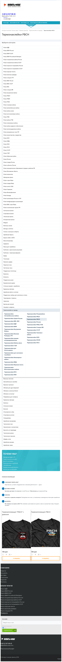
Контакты (4, 582)
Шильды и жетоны (8, 228)
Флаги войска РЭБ (8, 120)
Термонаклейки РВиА (33, 316)
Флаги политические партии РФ (11, 207)
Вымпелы (6, 274)
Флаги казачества (8, 174)
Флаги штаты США (8, 186)
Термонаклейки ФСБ (33, 337)
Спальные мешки (8, 406)
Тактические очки (8, 424)
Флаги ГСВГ (6, 153)
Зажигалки (6, 301)
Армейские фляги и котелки (10, 292)
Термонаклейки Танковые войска (34, 333)
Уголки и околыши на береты (11, 231)
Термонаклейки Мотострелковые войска (11, 368)
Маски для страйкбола (9, 247)
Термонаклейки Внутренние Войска (12, 330)
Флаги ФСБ (6, 144)
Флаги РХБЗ (6, 102)
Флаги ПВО (6, 117)
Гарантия (3, 580)
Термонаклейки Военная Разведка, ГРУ (11, 335)
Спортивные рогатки (8, 415)
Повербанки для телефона (10, 397)
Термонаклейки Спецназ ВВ (35, 327)
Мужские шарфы (7, 262)
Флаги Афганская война (9, 156)
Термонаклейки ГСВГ (10, 346)
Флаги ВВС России (8, 80)
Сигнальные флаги (8, 210)
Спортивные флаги (8, 213)
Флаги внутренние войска (10, 93)
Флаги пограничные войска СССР (12, 62)
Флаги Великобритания (9, 192)
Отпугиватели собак (8, 412)
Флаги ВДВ (6, 47)
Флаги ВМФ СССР (8, 53)
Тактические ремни (8, 433)
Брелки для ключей (8, 304)
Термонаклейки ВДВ (10, 324)
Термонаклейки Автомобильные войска (11, 315)
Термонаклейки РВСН (33, 319)
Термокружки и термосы (9, 298)
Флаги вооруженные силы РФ (11, 132)
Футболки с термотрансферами (11, 253)
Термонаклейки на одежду (10, 310)
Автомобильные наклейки (10, 381)
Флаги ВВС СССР (8, 83)
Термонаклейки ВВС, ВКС (12, 321)
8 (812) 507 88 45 (9, 14)
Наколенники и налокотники (10, 427)
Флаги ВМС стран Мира (9, 204)
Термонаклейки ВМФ (10, 326)
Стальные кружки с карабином (11, 286)
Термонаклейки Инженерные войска (12, 358)
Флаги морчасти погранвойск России (13, 65)
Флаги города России (9, 162)
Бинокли (5, 409)
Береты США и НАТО (9, 237)
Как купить (4, 573)
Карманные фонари (8, 400)
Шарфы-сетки (7, 439)
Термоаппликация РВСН (40, 512)
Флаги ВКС (6, 86)
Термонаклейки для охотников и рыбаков (13, 354)
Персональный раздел (7, 649)
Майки (5, 256)
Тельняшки (6, 259)
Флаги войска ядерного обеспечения (13, 126)
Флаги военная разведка (10, 74)
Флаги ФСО (6, 147)
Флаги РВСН (6, 96)
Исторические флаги (8, 219)
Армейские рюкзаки (8, 442)
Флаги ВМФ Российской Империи (12, 56)
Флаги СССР (6, 150)
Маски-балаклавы (8, 240)
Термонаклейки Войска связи (13, 343)
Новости (3, 571)
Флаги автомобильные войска (11, 108)
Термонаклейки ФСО (33, 343)
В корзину (16, 558)
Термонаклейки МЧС (10, 372)
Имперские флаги (8, 177)
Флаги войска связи (8, 111)
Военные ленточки (8, 378)
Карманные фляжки (8, 289)
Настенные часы (7, 268)
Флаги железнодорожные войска (12, 129)
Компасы (5, 403)
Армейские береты (8, 234)
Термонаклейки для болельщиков (10, 349)
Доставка (3, 575)
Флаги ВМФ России (8, 50)
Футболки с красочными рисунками (12, 250)
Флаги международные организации (13, 201)
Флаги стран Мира (8, 180)
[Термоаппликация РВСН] (45, 532)
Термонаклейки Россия (34, 322)
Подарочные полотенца (9, 271)
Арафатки (6, 243)
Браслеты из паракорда (9, 430)
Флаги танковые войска (9, 105)
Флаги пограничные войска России (12, 59)
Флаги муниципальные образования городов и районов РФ (19, 168)
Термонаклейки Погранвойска (36, 314)
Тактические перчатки (9, 436)
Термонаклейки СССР (33, 330)
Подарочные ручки (8, 280)
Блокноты (6, 277)
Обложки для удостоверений (11, 388)
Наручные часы (7, 265)
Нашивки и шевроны (8, 307)
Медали (5, 222)
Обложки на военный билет (10, 391)
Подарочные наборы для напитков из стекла (15, 295)
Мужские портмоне (8, 385)
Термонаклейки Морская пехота (13, 365)
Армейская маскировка (9, 421)
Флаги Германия (7, 189)
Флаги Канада (7, 195)
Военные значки (7, 225)
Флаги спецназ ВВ (8, 90)
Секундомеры (7, 418)
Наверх (59, 659)
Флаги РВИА (6, 99)
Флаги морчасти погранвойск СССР (12, 68)
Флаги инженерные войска (10, 123)
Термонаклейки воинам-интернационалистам (11, 339)
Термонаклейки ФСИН (33, 340)
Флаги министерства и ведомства (12, 135)
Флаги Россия (7, 159)
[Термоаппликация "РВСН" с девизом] (16, 534)
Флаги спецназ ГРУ (8, 77)
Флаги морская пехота (9, 71)
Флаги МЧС (6, 138)
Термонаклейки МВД (10, 362)
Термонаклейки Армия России (13, 318)
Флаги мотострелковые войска (11, 114)
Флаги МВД (6, 141)
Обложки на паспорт (8, 394)
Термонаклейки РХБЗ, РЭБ (35, 325)
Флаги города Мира (8, 183)
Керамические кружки (9, 283)
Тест (5, 628)
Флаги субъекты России (9, 165)
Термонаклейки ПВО (10, 375)
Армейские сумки (8, 445)
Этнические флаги (8, 216)
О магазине (4, 577)
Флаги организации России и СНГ (12, 198)
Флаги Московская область (10, 171)
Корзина (5, 17)
